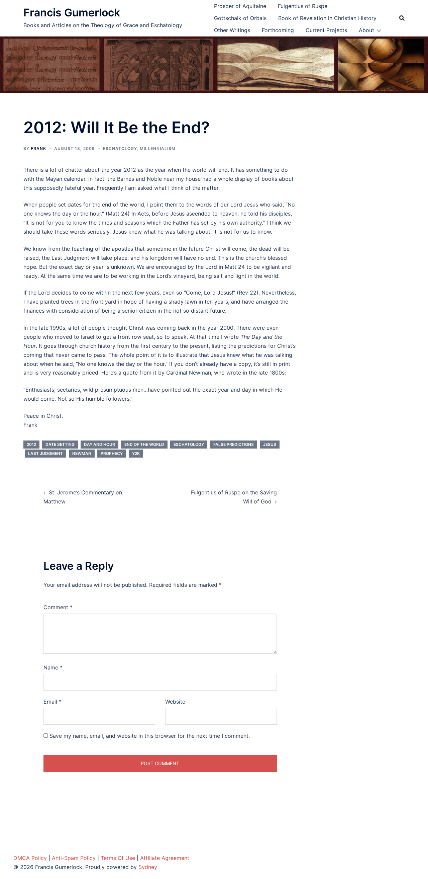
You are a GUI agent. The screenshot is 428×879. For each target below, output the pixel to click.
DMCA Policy (30, 858)
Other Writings (232, 30)
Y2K (136, 453)
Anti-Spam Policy (74, 858)
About (366, 30)
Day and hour (99, 444)
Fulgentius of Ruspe (302, 6)
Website (175, 701)
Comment (58, 607)
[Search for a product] (402, 18)
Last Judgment (45, 453)
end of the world (144, 444)
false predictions (233, 444)
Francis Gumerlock (71, 12)
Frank (38, 148)
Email (52, 701)
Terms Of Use (118, 858)
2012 (31, 444)
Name (53, 667)
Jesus (269, 444)
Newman (81, 453)
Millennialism (158, 148)
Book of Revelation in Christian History (327, 18)
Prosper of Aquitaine (240, 6)
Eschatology (120, 148)
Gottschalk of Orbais (240, 18)
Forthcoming (278, 30)
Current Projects (326, 30)
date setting (60, 444)
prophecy (112, 453)
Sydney (147, 867)
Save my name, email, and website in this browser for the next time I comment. (149, 735)
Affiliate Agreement (164, 858)
